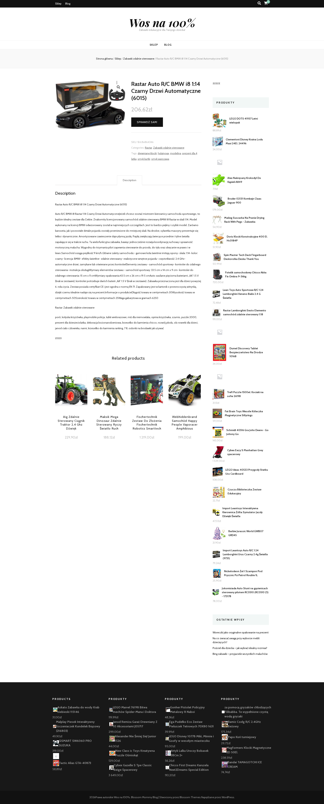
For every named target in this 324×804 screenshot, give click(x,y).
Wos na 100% (162, 22)
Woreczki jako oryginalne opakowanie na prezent (240, 632)
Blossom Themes (190, 797)
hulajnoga (163, 153)
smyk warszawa (160, 159)
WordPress (228, 797)
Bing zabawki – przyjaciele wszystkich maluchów (240, 654)
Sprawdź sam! (147, 122)
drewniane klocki (147, 153)
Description (129, 180)
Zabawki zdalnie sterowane (168, 147)
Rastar (148, 147)
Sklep (58, 3)
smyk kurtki (144, 159)
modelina (175, 153)
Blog (67, 3)
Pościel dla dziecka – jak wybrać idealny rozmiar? (240, 648)
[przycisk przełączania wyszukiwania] (259, 3)
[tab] (129, 180)
